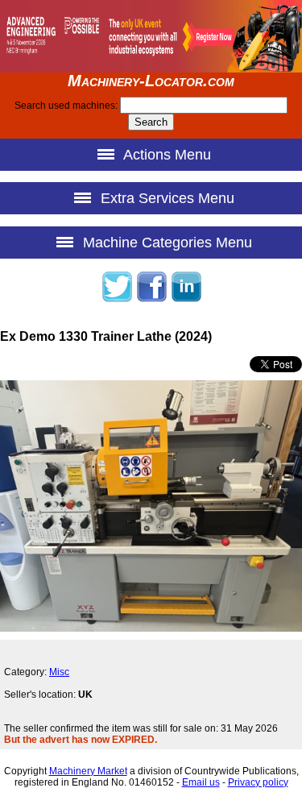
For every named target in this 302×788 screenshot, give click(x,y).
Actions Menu (165, 155)
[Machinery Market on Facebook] (151, 299)
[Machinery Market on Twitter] (117, 299)
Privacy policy (258, 782)
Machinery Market (88, 771)
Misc (59, 672)
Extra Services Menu (165, 198)
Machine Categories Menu (165, 242)
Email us (201, 782)
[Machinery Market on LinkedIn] (186, 299)
